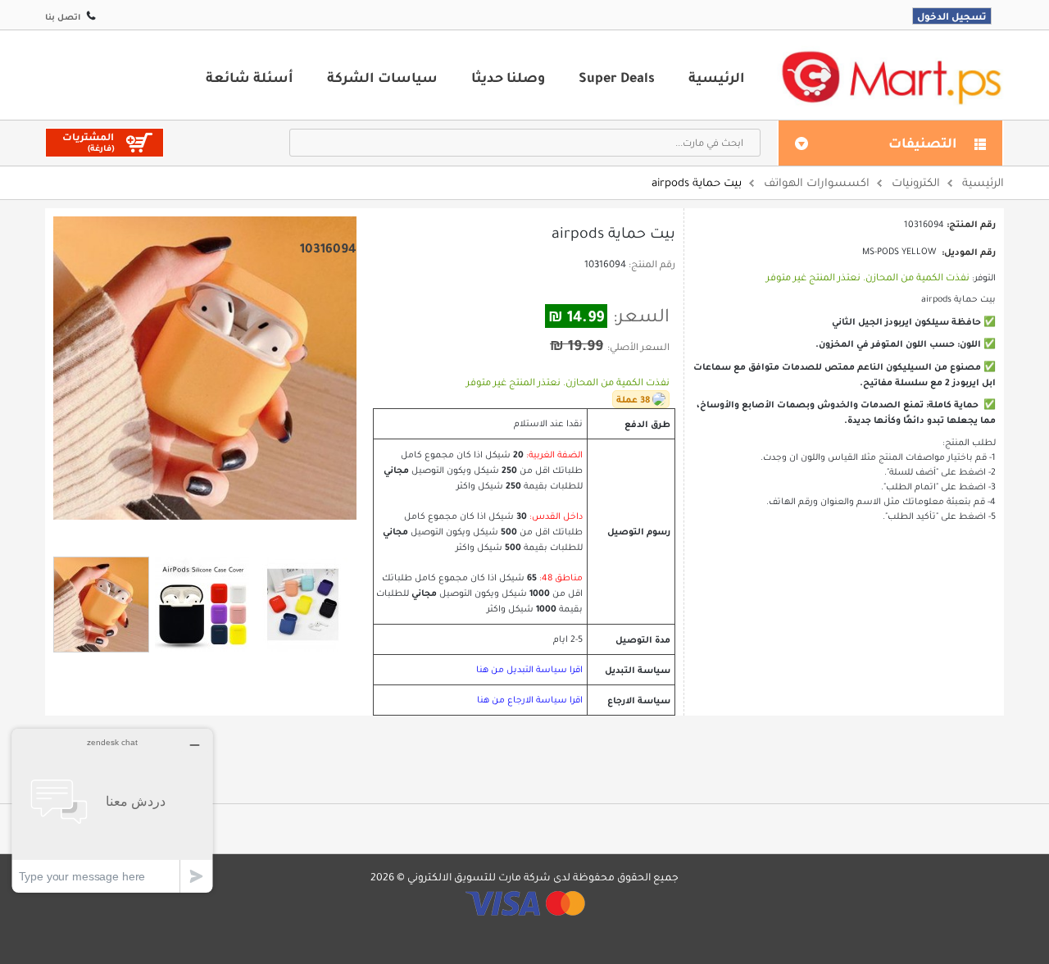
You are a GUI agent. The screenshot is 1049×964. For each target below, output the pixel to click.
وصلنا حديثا (508, 77)
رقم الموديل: (969, 251)
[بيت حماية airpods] (101, 605)
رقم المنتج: (652, 264)
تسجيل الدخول (952, 16)
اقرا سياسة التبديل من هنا (529, 669)
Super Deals (617, 77)
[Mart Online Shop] (891, 77)
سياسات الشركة (382, 77)
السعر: (641, 315)
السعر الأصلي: (638, 346)
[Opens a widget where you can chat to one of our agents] (112, 810)
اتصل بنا (62, 17)
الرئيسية (716, 77)
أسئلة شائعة (249, 77)
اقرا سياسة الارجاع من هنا (530, 700)
